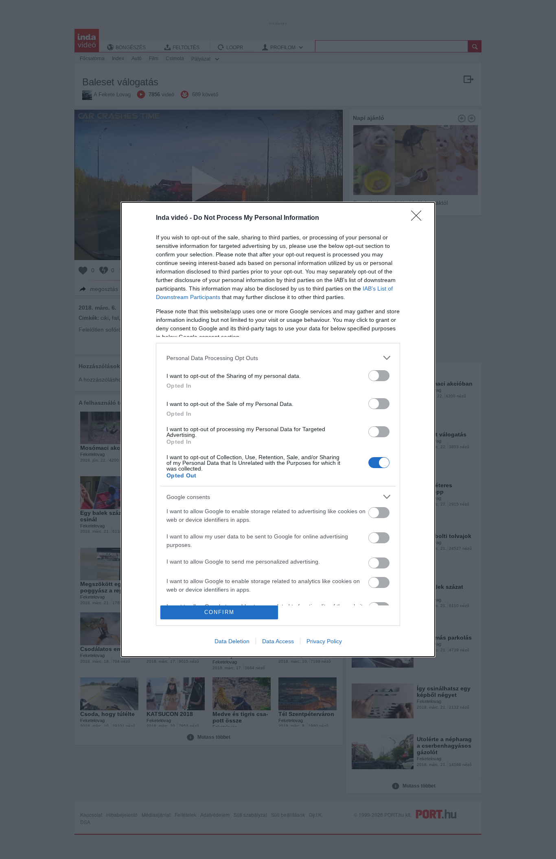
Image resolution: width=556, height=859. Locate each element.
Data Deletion (232, 641)
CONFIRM (219, 612)
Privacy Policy (324, 641)
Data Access (278, 641)
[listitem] (278, 358)
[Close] (419, 218)
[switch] (379, 375)
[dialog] (278, 429)
